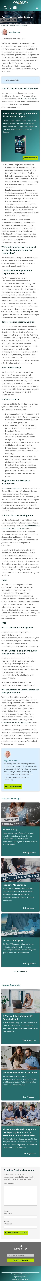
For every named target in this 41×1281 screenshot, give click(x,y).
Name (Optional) (8, 1212)
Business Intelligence (21, 25)
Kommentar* (9, 1184)
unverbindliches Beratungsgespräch (16, 722)
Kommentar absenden (17, 1233)
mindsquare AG (24, 1279)
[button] (20, 80)
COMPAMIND (4, 25)
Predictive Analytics (29, 99)
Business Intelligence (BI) (11, 488)
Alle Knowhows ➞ (20, 971)
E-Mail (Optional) (8, 1222)
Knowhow (12, 25)
